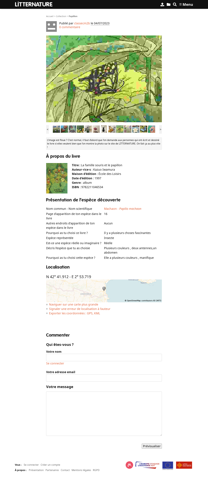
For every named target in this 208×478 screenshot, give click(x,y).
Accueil (49, 16)
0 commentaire (69, 27)
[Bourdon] (151, 129)
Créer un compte (50, 464)
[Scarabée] (104, 129)
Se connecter (55, 363)
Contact (65, 470)
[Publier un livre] (162, 4)
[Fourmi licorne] (56, 129)
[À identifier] (168, 4)
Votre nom (54, 352)
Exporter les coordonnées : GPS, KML (74, 313)
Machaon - (122, 209)
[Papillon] (112, 129)
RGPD (96, 470)
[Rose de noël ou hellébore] (136, 129)
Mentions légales (81, 470)
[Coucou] (72, 129)
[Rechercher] (175, 4)
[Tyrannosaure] (64, 129)
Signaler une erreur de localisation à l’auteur (79, 309)
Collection (61, 16)
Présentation (36, 470)
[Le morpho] (144, 129)
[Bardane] (88, 129)
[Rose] (96, 129)
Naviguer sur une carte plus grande (73, 304)
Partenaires (52, 470)
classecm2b (82, 23)
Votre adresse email (60, 372)
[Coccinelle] (80, 129)
